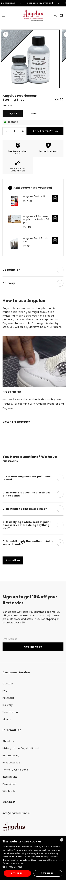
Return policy (11, 755)
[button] (3, 15)
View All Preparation (17, 421)
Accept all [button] (17, 873)
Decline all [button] (48, 873)
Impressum (10, 777)
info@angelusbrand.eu (17, 813)
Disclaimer (9, 784)
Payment (8, 698)
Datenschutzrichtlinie (13, 863)
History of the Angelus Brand (21, 748)
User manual (11, 712)
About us (8, 741)
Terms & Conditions (15, 769)
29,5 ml (12, 113)
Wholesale (9, 791)
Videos (7, 719)
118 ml (33, 113)
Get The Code (33, 646)
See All (11, 560)
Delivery (8, 705)
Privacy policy (11, 762)
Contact (8, 683)
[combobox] (61, 840)
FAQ (5, 690)
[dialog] (33, 858)
